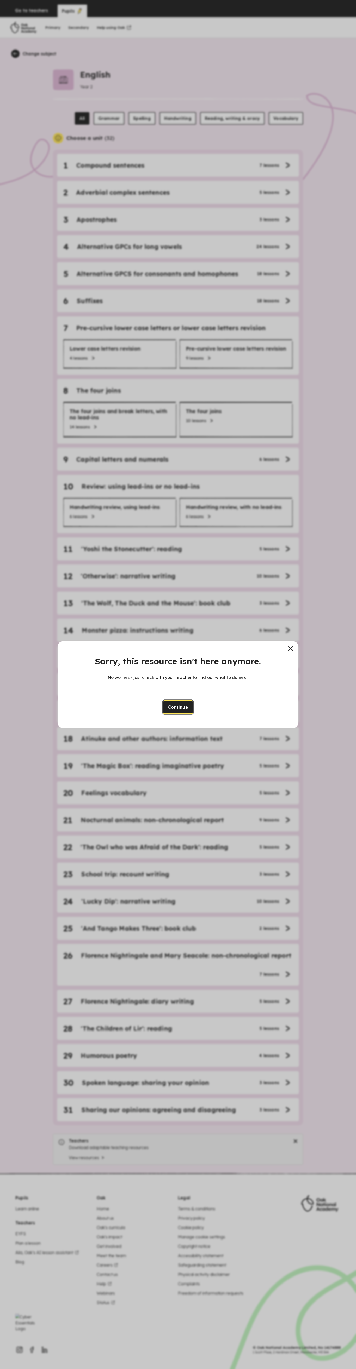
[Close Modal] (290, 648)
